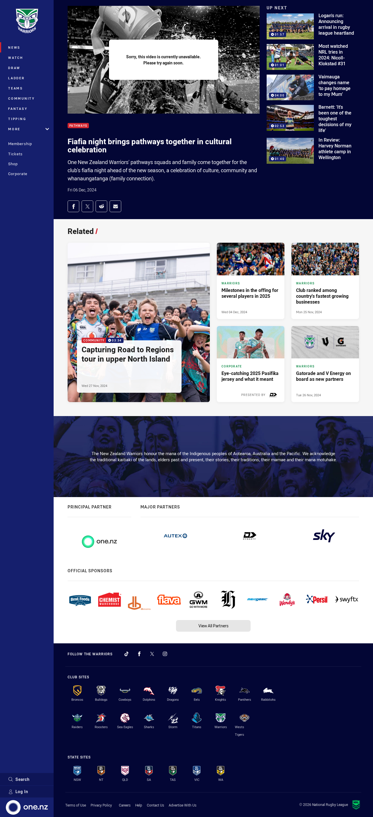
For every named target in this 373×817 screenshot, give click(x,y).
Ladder (16, 78)
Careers (125, 805)
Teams (15, 88)
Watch (15, 57)
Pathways (78, 126)
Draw (14, 68)
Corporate (17, 173)
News (14, 47)
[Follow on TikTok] (126, 654)
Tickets (15, 153)
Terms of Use (75, 805)
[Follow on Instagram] (165, 654)
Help (138, 805)
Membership (20, 143)
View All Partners (213, 625)
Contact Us (155, 805)
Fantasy (17, 108)
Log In (21, 791)
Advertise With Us (182, 805)
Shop (13, 163)
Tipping (17, 119)
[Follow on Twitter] (152, 654)
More (14, 129)
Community (21, 98)
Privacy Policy (101, 805)
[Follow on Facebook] (139, 654)
